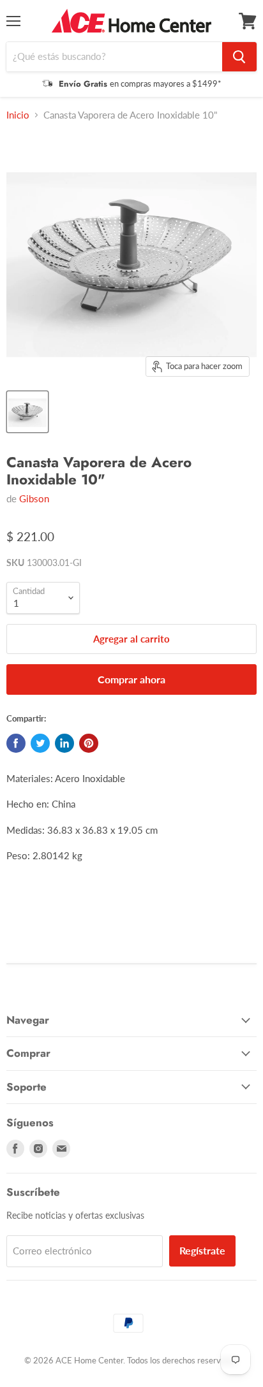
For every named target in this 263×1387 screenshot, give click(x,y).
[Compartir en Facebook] (16, 743)
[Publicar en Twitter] (40, 743)
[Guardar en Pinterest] (88, 743)
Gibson (34, 498)
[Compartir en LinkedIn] (64, 743)
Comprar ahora (131, 679)
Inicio (17, 115)
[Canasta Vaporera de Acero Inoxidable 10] (27, 411)
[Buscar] (239, 56)
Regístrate (202, 1250)
